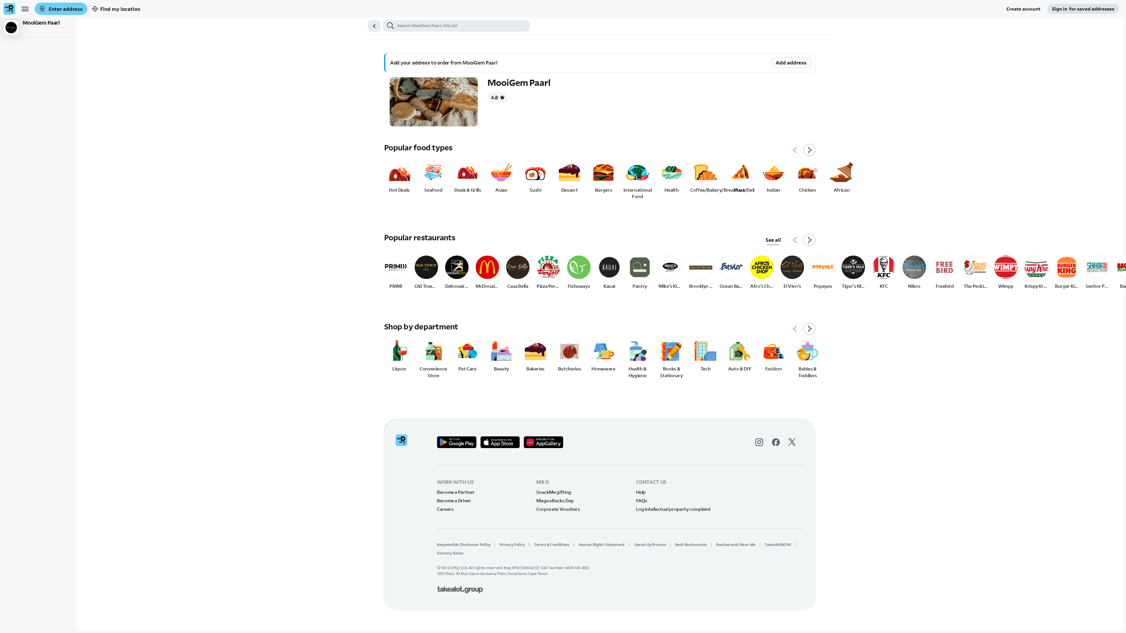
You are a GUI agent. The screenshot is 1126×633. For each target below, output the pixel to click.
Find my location (120, 9)
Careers (445, 509)
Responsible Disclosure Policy (464, 544)
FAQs (641, 500)
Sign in (1083, 9)
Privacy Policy (512, 544)
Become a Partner (455, 492)
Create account (1023, 9)
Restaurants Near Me (735, 544)
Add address (791, 62)
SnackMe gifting (553, 492)
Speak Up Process (650, 544)
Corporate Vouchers (558, 509)
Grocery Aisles (450, 553)
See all (773, 240)
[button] (374, 26)
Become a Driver (454, 500)
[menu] (25, 9)
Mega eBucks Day (555, 500)
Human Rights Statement (602, 544)
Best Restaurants (691, 544)
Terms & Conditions (551, 544)
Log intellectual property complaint (673, 509)
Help (641, 492)
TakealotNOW (777, 544)
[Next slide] (809, 150)
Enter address (65, 9)
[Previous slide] (795, 150)
